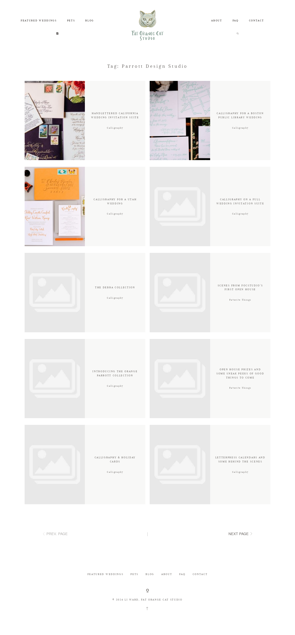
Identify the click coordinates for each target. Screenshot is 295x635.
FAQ (236, 20)
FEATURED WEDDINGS (39, 20)
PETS (71, 20)
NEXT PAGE (238, 533)
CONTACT (256, 20)
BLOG (89, 20)
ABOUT (216, 20)
